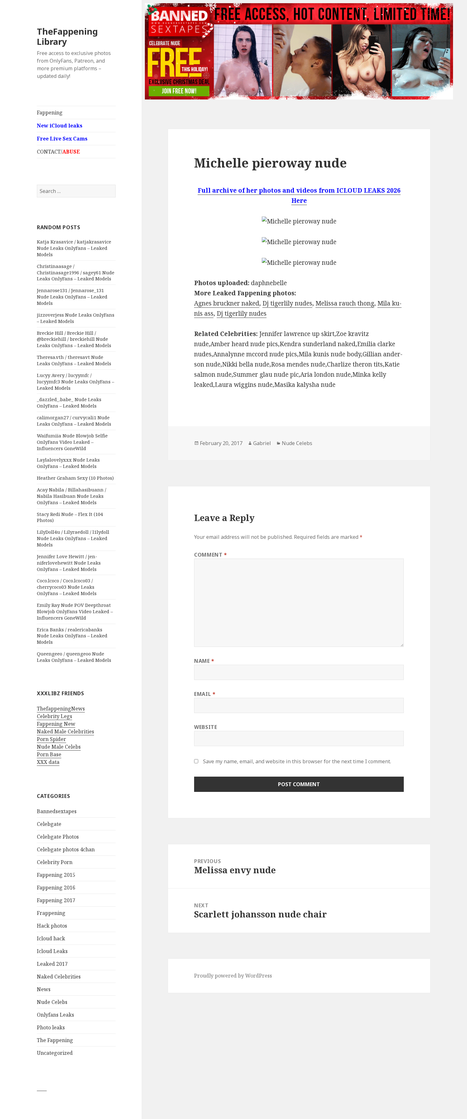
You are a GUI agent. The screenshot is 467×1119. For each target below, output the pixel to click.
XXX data (48, 762)
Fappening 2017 (56, 900)
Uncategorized (55, 1052)
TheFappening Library (67, 36)
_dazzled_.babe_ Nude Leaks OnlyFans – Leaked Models (69, 402)
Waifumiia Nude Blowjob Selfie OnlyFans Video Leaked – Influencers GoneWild (72, 441)
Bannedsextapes (57, 811)
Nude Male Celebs (59, 746)
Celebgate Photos (58, 836)
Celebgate (49, 823)
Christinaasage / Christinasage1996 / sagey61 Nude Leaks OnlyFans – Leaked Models (75, 272)
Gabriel (262, 443)
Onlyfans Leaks (55, 1014)
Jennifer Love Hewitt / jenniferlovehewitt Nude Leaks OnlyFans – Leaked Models (69, 562)
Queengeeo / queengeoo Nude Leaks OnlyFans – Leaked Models (74, 656)
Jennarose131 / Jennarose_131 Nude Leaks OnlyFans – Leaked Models (72, 296)
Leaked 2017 (52, 963)
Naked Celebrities (59, 976)
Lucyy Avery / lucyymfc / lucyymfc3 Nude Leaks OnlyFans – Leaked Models (75, 381)
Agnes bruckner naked (226, 303)
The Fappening (55, 1040)
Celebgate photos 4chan (66, 849)
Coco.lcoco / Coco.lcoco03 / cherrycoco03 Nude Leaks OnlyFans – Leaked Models (67, 586)
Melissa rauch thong (344, 303)
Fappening (50, 112)
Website (205, 727)
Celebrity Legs (54, 716)
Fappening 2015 (56, 874)
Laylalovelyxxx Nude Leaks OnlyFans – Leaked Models (68, 463)
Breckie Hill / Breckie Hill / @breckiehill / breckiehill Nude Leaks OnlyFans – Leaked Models (74, 339)
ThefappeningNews (61, 708)
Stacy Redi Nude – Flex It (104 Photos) (70, 517)
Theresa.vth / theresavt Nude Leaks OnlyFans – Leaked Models (74, 360)
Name (204, 660)
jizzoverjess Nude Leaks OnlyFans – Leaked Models (75, 318)
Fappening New (56, 723)
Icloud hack (51, 938)
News (44, 989)
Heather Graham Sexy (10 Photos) (75, 478)
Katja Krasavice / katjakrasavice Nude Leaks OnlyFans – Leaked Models (74, 247)
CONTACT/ (58, 151)
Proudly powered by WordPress (233, 975)
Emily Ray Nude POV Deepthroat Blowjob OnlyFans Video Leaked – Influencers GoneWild (75, 611)
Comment (210, 554)
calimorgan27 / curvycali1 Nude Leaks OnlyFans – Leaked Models (74, 420)
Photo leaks (51, 1027)
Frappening (51, 913)
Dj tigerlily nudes (287, 303)
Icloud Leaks (52, 951)
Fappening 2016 (56, 887)
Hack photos (52, 925)
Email (204, 693)
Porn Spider (51, 739)
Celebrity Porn (54, 862)
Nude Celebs (52, 1002)
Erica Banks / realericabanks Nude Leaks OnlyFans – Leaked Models (72, 635)
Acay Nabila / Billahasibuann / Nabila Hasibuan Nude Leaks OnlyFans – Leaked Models (71, 495)
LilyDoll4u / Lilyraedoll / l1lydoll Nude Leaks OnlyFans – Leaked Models (73, 538)
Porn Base (49, 754)
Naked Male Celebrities (65, 731)
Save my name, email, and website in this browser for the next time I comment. (297, 761)
